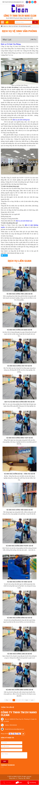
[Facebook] (27, 2)
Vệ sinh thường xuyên (25, 26)
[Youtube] (35, 2)
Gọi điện (8, 782)
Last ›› (32, 700)
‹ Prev (6, 700)
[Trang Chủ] (19, 9)
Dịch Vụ (6, 26)
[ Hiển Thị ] (33, 39)
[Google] (29, 2)
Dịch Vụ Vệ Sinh (13, 26)
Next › (26, 700)
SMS (20, 782)
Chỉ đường (33, 782)
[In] (23, 733)
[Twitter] (32, 2)
